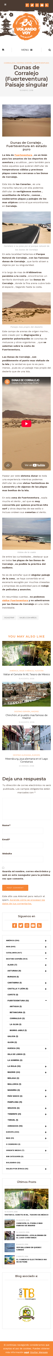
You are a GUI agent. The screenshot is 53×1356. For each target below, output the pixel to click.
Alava (12, 965)
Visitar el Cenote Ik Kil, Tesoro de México (26, 674)
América (14, 671)
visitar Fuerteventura (15, 600)
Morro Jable (18, 1030)
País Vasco (15, 1096)
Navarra (14, 1090)
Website (7, 853)
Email (6, 839)
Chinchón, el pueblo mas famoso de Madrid (27, 716)
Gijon (12, 1042)
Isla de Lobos (16, 1054)
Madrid (35, 711)
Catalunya (14, 953)
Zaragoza (15, 1126)
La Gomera (15, 1060)
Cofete (13, 995)
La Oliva (15, 1024)
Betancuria (17, 1012)
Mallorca (14, 1084)
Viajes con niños (27, 617)
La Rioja (14, 1066)
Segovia (14, 1108)
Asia (10, 947)
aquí (26, 1352)
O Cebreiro (13, 1144)
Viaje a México (26, 671)
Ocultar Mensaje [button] (39, 1352)
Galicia (13, 1036)
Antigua (16, 1006)
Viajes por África (17, 1169)
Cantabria (15, 983)
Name (6, 825)
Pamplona (15, 1102)
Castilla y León (18, 989)
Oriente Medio (15, 1150)
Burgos (13, 977)
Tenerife (14, 1114)
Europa (36, 755)
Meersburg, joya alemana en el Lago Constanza (26, 760)
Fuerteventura (41, 63)
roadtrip (9, 617)
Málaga (13, 1078)
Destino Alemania (22, 755)
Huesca (14, 1048)
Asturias (14, 971)
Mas (10, 1138)
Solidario (13, 1163)
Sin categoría (14, 1156)
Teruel (13, 1120)
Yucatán (39, 671)
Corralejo (9, 63)
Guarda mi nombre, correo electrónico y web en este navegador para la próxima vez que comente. (26, 875)
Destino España (24, 63)
